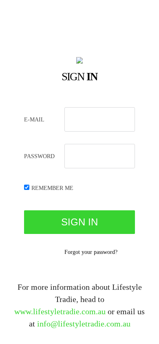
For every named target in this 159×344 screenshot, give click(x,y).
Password (39, 156)
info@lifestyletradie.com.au (83, 323)
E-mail (34, 120)
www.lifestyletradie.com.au (60, 311)
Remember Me (52, 188)
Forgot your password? (90, 252)
